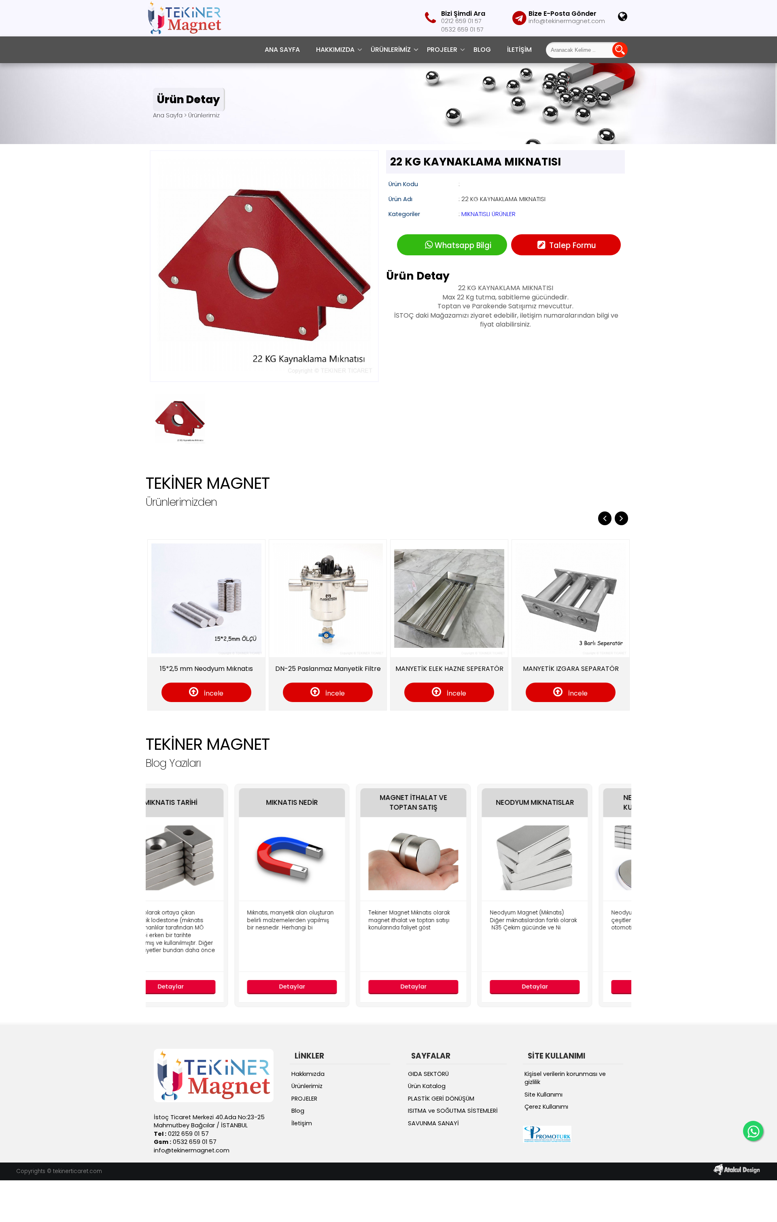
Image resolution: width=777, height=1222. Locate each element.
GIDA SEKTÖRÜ (428, 1074)
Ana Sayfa (282, 49)
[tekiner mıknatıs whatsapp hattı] (753, 1131)
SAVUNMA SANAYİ (433, 1123)
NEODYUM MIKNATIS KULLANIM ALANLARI (576, 802)
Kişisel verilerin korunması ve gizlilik (565, 1078)
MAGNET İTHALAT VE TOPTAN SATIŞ (333, 802)
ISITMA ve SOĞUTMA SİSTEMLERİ (453, 1111)
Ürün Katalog (427, 1086)
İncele (209, 693)
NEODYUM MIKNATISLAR (455, 802)
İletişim (519, 49)
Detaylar (212, 986)
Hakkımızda (335, 49)
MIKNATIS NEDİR (212, 802)
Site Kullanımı (543, 1094)
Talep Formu (571, 245)
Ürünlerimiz (391, 49)
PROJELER (442, 49)
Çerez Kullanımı (546, 1107)
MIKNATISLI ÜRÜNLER (488, 214)
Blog (482, 49)
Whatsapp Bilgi (463, 245)
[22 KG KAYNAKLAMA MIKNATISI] (264, 376)
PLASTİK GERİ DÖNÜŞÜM (441, 1099)
